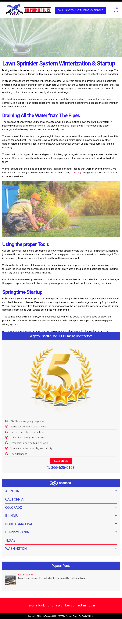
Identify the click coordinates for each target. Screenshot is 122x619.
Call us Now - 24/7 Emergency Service (80, 10)
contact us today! (83, 605)
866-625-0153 (63, 467)
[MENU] (116, 8)
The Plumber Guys (69, 616)
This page (76, 172)
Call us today (61, 461)
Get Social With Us (86, 616)
